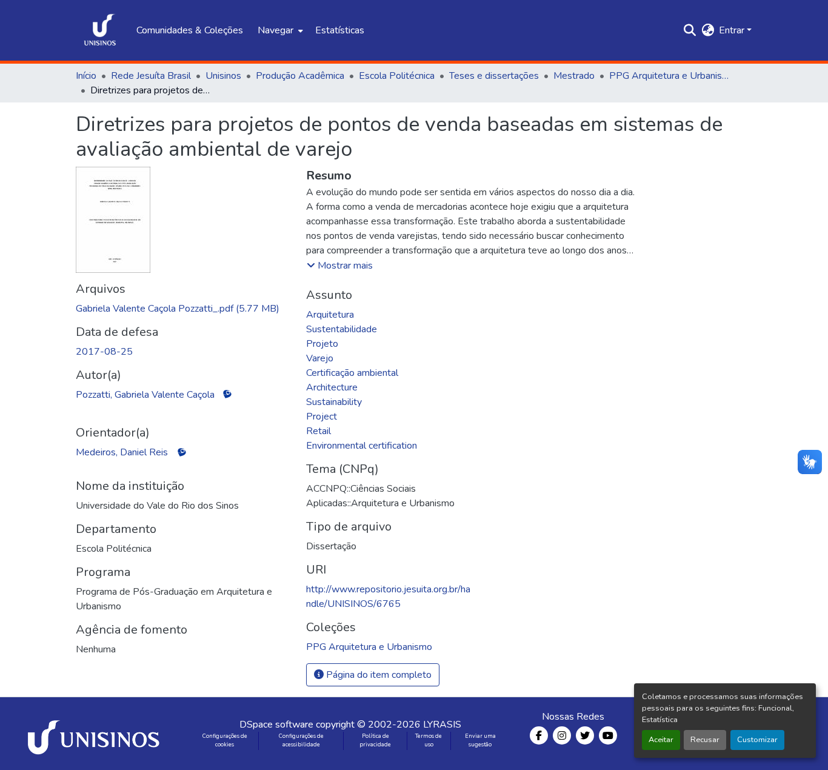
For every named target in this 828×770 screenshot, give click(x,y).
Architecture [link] (332, 387)
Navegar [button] (275, 30)
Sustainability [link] (334, 402)
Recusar (704, 739)
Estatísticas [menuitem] (339, 30)
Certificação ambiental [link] (352, 373)
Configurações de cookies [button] (224, 740)
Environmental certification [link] (361, 445)
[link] (184, 308)
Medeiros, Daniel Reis (122, 452)
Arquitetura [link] (330, 314)
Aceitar (661, 739)
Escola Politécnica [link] (397, 75)
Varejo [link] (319, 358)
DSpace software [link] (276, 724)
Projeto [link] (322, 343)
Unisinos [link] (223, 75)
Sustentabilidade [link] (341, 329)
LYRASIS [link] (442, 724)
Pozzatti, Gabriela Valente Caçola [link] (145, 394)
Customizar (757, 739)
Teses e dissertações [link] (494, 75)
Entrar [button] (733, 30)
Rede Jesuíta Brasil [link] (151, 75)
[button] (100, 30)
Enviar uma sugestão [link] (480, 740)
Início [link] (86, 75)
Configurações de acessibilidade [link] (301, 740)
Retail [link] (318, 431)
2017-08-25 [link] (104, 351)
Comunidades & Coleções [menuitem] (189, 30)
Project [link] (321, 416)
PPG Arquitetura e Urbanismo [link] (669, 75)
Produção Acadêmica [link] (300, 75)
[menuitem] (279, 30)
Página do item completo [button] (378, 674)
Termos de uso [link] (428, 740)
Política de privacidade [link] (375, 740)
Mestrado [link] (574, 75)
